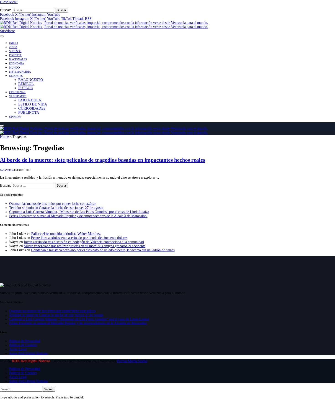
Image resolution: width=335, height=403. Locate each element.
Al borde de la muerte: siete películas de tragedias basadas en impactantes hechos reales (102, 160)
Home (4, 137)
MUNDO (14, 67)
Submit (48, 389)
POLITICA (15, 55)
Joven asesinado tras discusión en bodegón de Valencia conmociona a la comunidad (84, 242)
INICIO (13, 43)
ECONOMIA (16, 63)
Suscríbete (7, 31)
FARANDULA (29, 100)
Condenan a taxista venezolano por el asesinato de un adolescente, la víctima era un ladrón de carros (103, 250)
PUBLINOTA (28, 112)
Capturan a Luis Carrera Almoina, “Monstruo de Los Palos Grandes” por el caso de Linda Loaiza (79, 212)
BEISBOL (26, 84)
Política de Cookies (23, 345)
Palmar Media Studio (132, 361)
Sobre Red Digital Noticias (28, 353)
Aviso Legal (18, 349)
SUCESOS (15, 51)
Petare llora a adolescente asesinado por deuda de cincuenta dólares (79, 238)
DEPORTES (16, 75)
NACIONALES (18, 59)
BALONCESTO (30, 80)
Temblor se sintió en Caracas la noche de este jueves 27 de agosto (56, 208)
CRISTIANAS (17, 92)
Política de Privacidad (24, 341)
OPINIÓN (15, 116)
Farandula (6, 170)
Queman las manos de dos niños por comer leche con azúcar (52, 203)
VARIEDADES (17, 96)
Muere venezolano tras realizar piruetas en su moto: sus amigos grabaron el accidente (84, 246)
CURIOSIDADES (32, 108)
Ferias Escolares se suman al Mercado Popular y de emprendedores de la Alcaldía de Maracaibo (78, 216)
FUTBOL (25, 88)
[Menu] (2, 36)
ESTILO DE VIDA (32, 104)
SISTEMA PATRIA (20, 71)
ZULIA (13, 47)
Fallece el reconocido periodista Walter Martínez (65, 234)
